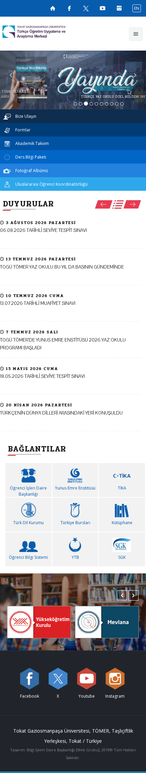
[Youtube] (86, 678)
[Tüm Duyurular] (118, 205)
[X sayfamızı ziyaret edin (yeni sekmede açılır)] (86, 8)
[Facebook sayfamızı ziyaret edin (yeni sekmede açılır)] (69, 8)
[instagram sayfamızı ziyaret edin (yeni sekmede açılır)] (115, 678)
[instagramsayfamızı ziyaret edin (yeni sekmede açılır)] (119, 8)
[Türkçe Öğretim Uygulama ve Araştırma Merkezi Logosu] (46, 32)
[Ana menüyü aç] (136, 34)
